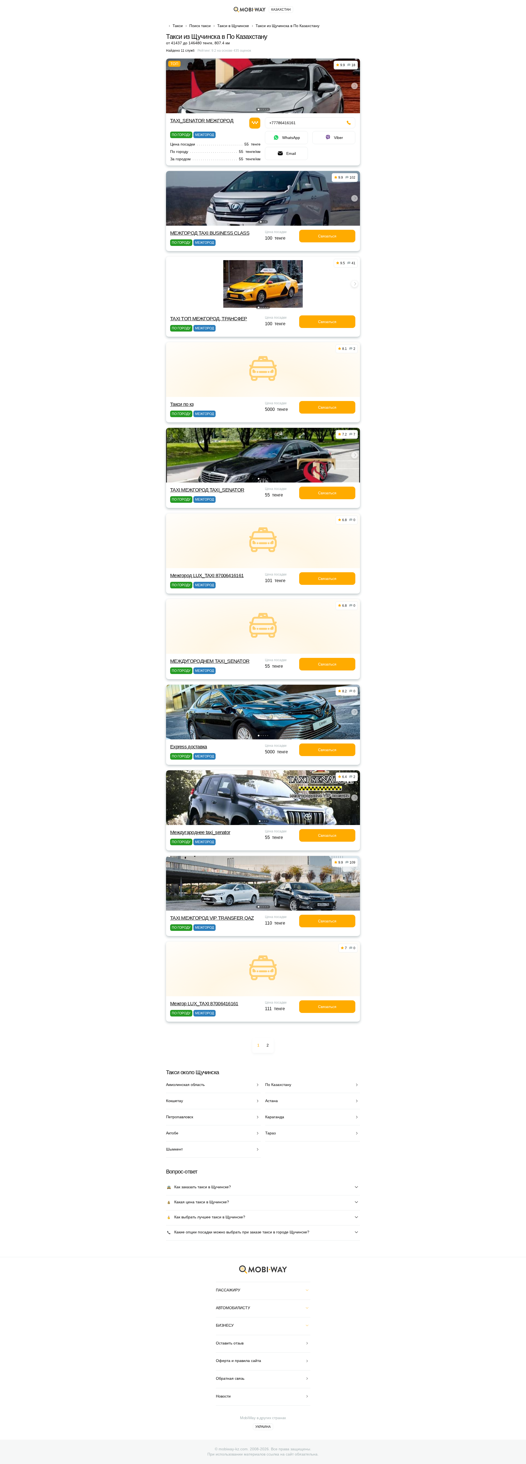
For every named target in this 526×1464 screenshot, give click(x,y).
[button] (258, 109)
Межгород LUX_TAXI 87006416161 (207, 575)
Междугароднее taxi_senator (200, 832)
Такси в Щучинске (233, 26)
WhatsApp (291, 137)
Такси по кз (181, 404)
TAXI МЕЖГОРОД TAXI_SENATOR (207, 490)
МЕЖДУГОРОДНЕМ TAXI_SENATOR (209, 661)
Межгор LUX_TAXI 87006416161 (204, 1003)
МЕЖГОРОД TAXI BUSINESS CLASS (209, 233)
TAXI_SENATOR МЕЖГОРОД (201, 120)
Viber (338, 137)
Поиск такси (200, 26)
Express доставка (188, 747)
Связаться (327, 236)
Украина (263, 1427)
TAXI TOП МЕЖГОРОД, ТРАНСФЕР (208, 318)
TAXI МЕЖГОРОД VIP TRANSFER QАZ (212, 918)
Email (291, 153)
